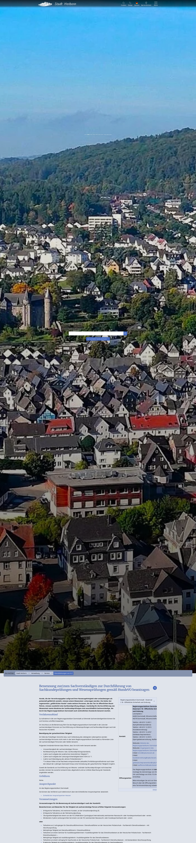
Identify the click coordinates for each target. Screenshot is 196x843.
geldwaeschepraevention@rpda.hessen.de (148, 763)
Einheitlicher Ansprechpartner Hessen (57, 795)
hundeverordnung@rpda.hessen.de (145, 758)
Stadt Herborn (21, 673)
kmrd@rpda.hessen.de (146, 753)
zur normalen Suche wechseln (97, 339)
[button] (125, 333)
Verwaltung (35, 673)
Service (47, 673)
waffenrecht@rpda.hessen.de (148, 765)
